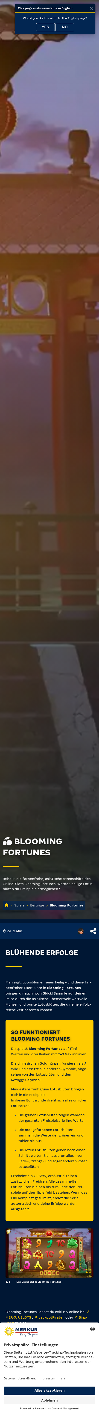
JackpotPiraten (51, 1317)
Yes (45, 27)
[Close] (91, 8)
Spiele (19, 905)
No (65, 27)
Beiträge (37, 905)
